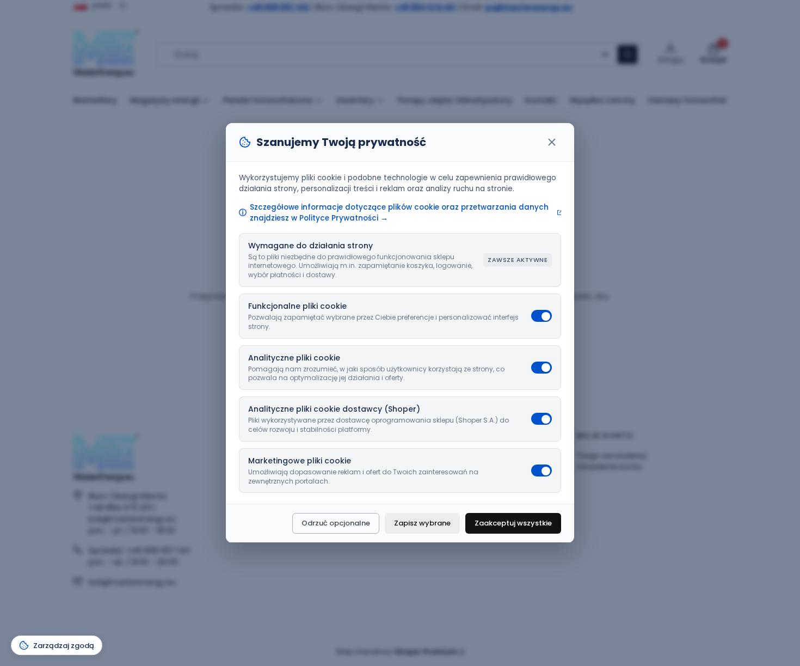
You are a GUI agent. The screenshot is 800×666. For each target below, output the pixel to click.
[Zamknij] (552, 142)
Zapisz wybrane (422, 523)
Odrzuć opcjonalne (335, 523)
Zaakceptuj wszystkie (513, 523)
